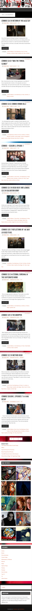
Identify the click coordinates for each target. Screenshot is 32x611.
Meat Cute (25, 220)
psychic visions (4, 138)
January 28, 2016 (14, 357)
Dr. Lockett (25, 385)
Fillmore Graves (17, 134)
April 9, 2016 (13, 235)
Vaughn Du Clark (15, 222)
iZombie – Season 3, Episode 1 (12, 146)
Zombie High (13, 388)
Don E (22, 51)
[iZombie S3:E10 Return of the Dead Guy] (16, 30)
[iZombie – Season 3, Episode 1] (16, 156)
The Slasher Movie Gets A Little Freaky (9, 445)
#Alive (2, 447)
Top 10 (2, 574)
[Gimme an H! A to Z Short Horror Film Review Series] (8, 519)
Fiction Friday (4, 557)
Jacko (12, 220)
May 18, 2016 (13, 193)
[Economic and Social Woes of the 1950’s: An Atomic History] (23, 534)
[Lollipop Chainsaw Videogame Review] (23, 473)
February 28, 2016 (14, 279)
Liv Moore (13, 53)
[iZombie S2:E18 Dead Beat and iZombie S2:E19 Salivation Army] (16, 199)
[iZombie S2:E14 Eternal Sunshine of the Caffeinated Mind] (16, 287)
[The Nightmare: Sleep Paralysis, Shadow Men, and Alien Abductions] (23, 488)
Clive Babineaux (17, 51)
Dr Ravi (25, 51)
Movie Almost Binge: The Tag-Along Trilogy (10, 456)
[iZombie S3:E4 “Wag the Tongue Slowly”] (16, 73)
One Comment (27, 353)
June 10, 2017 (13, 23)
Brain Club (9, 385)
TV (18, 23)
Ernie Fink (6, 23)
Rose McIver (17, 138)
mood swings (17, 136)
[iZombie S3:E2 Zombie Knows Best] (16, 114)
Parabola (15, 609)
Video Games (4, 578)
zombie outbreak (12, 180)
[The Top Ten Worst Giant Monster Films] (8, 534)
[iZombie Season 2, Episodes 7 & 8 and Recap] (16, 409)
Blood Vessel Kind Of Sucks (7, 451)
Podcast (3, 570)
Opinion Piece (4, 565)
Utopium (9, 388)
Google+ (3, 587)
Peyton (2, 222)
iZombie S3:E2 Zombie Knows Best (13, 104)
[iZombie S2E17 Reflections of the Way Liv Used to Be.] (16, 242)
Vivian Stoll (6, 180)
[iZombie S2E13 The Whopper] (16, 325)
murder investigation (25, 136)
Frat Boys (24, 263)
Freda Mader (27, 345)
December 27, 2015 (14, 401)
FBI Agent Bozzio (17, 431)
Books (2, 553)
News (2, 563)
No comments (27, 102)
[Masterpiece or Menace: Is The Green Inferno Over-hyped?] (8, 473)
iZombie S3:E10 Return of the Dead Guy (15, 21)
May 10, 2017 (13, 66)
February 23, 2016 (14, 317)
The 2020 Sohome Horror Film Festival (9, 454)
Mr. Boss (24, 53)
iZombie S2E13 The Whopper (11, 315)
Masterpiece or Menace (6, 559)
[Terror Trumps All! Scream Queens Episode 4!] (23, 519)
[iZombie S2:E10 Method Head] (16, 365)
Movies (21, 357)
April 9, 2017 (13, 148)
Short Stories (4, 572)
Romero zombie (8, 222)
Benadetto (9, 263)
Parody (3, 568)
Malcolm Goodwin (10, 136)
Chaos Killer (16, 176)
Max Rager (20, 220)
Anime (2, 551)
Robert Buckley (11, 138)
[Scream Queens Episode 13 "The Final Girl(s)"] (23, 503)
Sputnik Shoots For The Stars (7, 449)
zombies (28, 53)
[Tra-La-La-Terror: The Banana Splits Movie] (8, 488)
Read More (5, 48)
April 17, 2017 (13, 106)
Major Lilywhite (18, 53)
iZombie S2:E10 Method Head (12, 355)
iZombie (8, 53)
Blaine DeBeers (10, 51)
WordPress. (21, 609)
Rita (14, 307)
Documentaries (4, 555)
